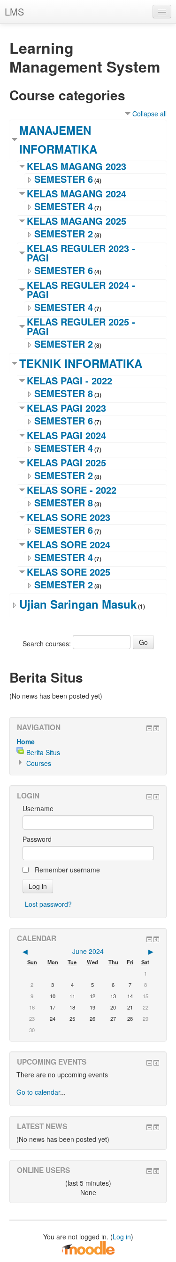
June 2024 (88, 951)
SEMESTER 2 (63, 233)
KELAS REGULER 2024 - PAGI (81, 289)
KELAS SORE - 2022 (71, 490)
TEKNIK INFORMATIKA (80, 363)
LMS (14, 11)
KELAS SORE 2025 (68, 571)
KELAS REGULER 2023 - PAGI (81, 252)
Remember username (67, 869)
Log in (122, 1236)
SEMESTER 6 (63, 179)
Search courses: (48, 643)
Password (37, 839)
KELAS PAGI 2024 (66, 435)
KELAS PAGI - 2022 (69, 380)
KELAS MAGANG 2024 (76, 193)
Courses (38, 763)
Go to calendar (38, 1092)
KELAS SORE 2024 (68, 544)
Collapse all (149, 113)
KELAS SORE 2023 (68, 517)
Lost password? (48, 904)
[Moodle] (88, 1247)
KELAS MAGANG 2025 (76, 221)
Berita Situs (43, 752)
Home (25, 741)
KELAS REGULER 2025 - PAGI (81, 326)
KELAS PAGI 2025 (66, 462)
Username (38, 808)
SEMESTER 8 (63, 393)
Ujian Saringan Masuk (78, 604)
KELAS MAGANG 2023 (76, 166)
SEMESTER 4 (63, 206)
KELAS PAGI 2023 (66, 408)
